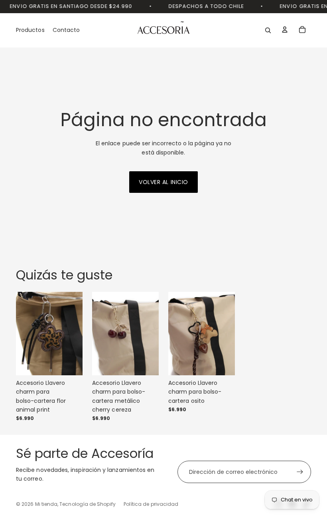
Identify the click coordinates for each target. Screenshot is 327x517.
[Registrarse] (299, 471)
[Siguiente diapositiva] (76, 334)
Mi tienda (46, 504)
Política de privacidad (151, 504)
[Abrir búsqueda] (268, 30)
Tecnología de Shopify (87, 504)
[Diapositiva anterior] (22, 334)
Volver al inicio (163, 182)
